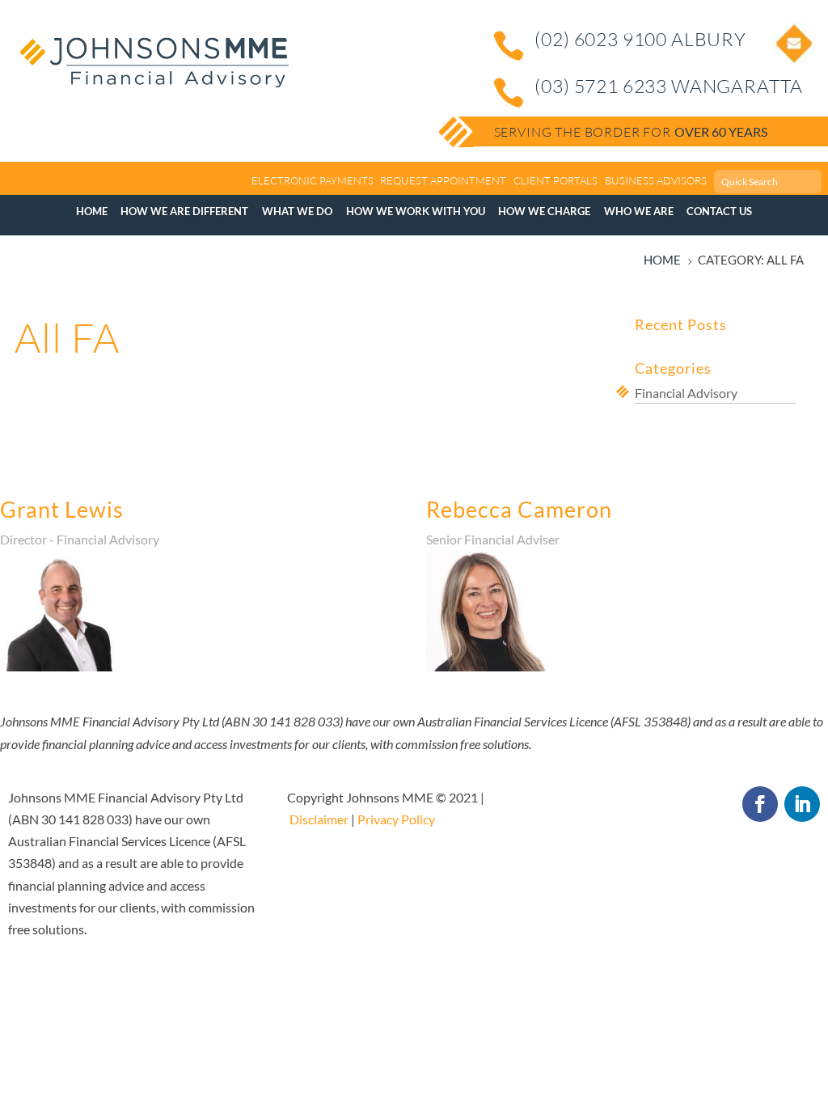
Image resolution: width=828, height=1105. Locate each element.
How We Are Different (184, 211)
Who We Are (639, 211)
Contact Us (719, 211)
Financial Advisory (686, 392)
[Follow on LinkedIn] (802, 804)
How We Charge (544, 211)
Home (92, 211)
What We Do (297, 211)
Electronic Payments (312, 180)
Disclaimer (319, 819)
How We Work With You (415, 211)
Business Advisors (656, 180)
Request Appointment (443, 180)
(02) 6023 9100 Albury (640, 39)
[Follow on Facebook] (760, 804)
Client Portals (555, 180)
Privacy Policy (396, 819)
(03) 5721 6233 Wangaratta (668, 85)
